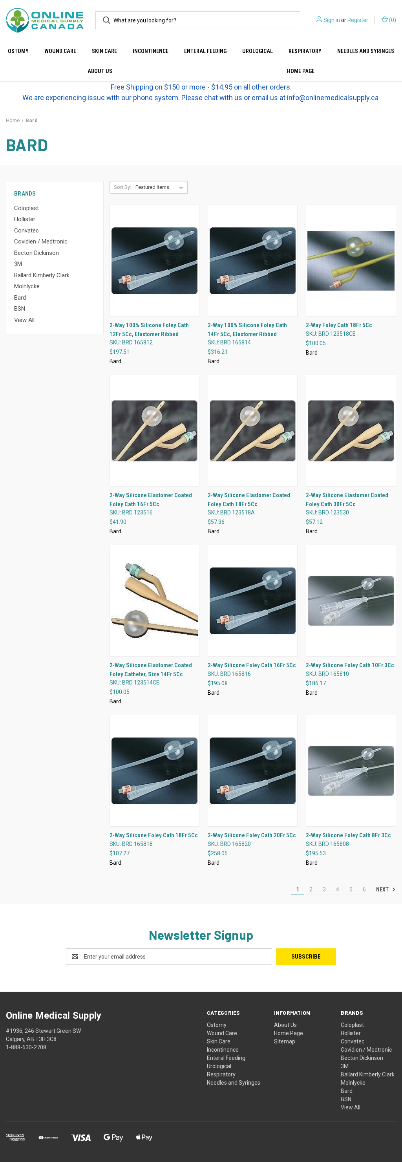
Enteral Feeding (205, 51)
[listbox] (160, 187)
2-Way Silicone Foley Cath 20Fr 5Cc (252, 835)
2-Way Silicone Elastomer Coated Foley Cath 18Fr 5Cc (249, 500)
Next (383, 889)
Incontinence (150, 51)
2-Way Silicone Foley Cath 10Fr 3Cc (350, 665)
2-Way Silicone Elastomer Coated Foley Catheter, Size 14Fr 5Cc (151, 670)
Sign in (331, 20)
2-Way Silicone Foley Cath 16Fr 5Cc (252, 665)
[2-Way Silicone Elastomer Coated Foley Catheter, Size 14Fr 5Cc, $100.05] (154, 600)
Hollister (24, 219)
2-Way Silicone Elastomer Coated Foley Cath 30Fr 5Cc (347, 500)
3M (18, 263)
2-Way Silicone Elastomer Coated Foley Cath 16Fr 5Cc (151, 500)
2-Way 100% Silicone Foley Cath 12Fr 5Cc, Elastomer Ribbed (149, 330)
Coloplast (26, 208)
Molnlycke (27, 286)
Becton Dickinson (36, 252)
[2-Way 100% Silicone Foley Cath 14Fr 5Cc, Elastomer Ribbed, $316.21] (252, 260)
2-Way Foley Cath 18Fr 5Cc (339, 325)
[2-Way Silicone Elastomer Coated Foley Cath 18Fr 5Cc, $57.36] (252, 430)
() (392, 20)
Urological (257, 51)
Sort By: (122, 187)
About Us (100, 71)
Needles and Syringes (365, 51)
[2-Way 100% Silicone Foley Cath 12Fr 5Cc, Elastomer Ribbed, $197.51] (154, 260)
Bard (20, 297)
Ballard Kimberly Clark (41, 275)
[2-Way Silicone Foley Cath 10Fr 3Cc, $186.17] (350, 600)
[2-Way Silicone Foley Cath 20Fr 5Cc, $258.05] (252, 770)
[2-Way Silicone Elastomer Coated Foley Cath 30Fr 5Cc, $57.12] (350, 430)
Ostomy (18, 51)
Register (357, 20)
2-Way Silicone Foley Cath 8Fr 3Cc (348, 835)
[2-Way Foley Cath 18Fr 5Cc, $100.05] (350, 260)
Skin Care (104, 51)
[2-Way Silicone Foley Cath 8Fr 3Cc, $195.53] (350, 770)
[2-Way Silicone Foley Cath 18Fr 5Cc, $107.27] (154, 770)
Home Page (288, 1033)
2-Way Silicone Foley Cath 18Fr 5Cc (154, 835)
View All (24, 320)
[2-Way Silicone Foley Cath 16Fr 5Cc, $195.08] (252, 600)
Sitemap (284, 1041)
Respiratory (305, 51)
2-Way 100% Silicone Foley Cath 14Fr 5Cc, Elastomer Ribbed (247, 330)
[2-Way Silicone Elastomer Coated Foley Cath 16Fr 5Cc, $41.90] (154, 430)
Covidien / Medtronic (41, 241)
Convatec (26, 230)
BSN (19, 308)
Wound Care (60, 51)
